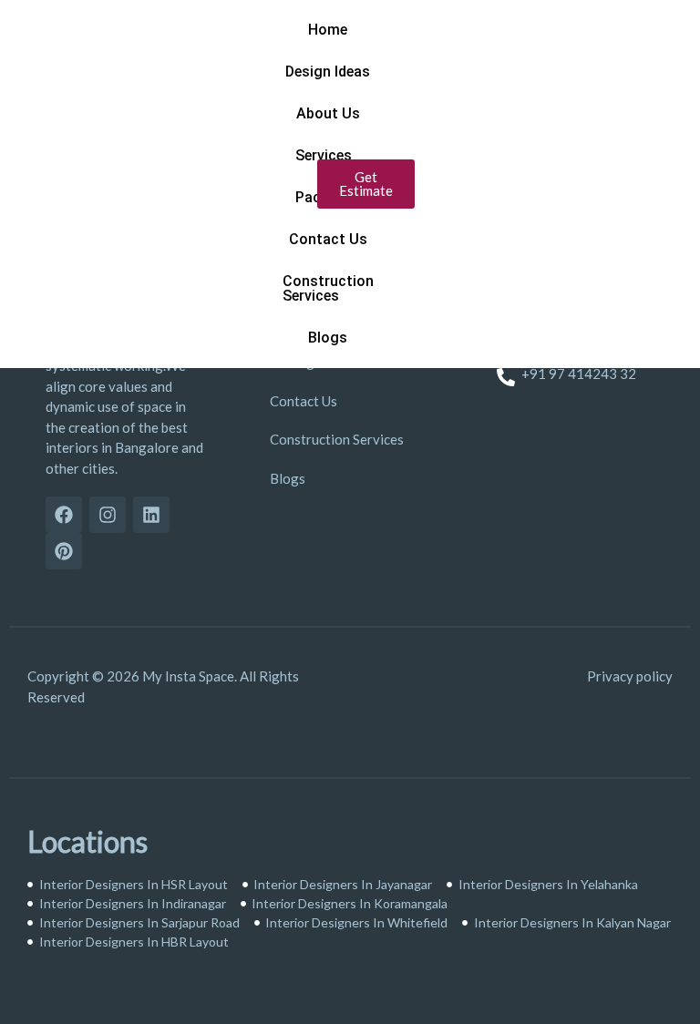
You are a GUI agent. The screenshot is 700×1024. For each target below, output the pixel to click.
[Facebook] (64, 515)
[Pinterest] (64, 551)
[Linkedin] (151, 515)
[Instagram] (107, 515)
